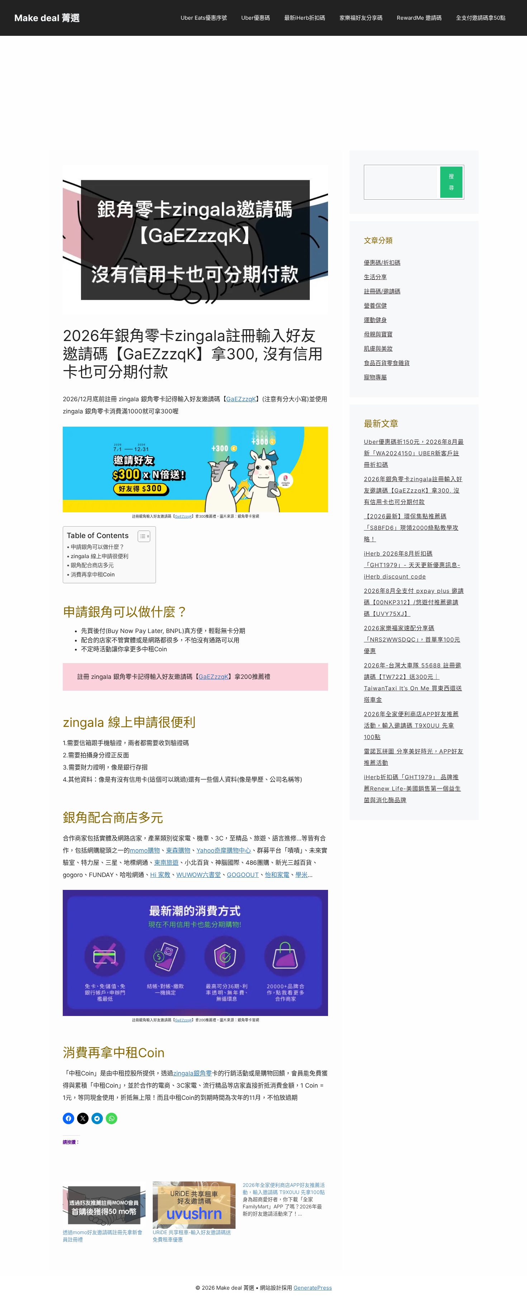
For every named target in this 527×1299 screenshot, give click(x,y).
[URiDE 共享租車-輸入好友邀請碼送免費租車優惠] (194, 1205)
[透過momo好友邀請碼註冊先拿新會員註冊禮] (104, 1205)
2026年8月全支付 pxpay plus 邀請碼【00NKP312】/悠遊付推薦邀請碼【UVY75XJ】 (414, 602)
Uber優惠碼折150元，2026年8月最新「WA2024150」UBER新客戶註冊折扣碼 (414, 453)
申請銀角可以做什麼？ (97, 546)
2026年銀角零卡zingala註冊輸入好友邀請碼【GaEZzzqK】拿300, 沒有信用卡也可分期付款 (413, 490)
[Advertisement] (263, 89)
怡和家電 (277, 874)
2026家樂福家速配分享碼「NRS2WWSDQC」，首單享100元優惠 (412, 639)
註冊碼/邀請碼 (382, 291)
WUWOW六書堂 (198, 874)
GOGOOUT (243, 874)
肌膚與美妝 (378, 348)
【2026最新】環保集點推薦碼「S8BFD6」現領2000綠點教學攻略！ (411, 528)
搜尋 (451, 182)
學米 (301, 874)
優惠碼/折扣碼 (382, 262)
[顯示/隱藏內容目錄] (140, 536)
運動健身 (375, 319)
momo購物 (145, 850)
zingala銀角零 (192, 1073)
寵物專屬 (375, 377)
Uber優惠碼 (255, 17)
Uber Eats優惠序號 (204, 17)
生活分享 (375, 277)
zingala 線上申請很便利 (99, 556)
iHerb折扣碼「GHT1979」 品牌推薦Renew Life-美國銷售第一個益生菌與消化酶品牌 (412, 788)
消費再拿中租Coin (93, 574)
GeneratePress (313, 1287)
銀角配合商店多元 (92, 565)
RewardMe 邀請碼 (419, 17)
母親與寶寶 (378, 334)
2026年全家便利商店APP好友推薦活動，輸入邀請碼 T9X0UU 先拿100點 (411, 725)
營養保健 (375, 305)
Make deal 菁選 (47, 18)
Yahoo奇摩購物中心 (223, 850)
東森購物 (178, 850)
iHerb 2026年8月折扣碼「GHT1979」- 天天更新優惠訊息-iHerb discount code (412, 565)
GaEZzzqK (241, 399)
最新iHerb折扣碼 (304, 17)
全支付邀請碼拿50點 (480, 17)
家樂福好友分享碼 (361, 17)
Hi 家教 (160, 874)
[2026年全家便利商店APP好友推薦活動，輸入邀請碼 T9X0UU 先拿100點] (288, 1199)
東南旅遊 (166, 862)
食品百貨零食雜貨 (387, 362)
